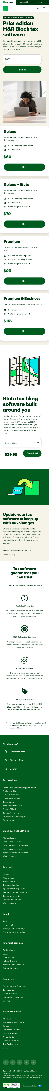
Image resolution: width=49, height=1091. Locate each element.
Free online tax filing (12, 798)
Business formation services (15, 852)
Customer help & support (14, 986)
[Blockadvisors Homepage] (24, 2)
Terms (5, 921)
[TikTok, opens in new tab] (6, 1062)
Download (32, 453)
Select (22, 69)
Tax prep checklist (11, 885)
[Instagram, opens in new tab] (19, 1062)
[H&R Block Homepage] (8, 2)
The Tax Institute (10, 1044)
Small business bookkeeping (16, 845)
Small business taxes (12, 842)
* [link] (23, 49)
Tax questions (9, 990)
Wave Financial (10, 856)
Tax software (8, 802)
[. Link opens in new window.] (11, 1086)
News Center (9, 1037)
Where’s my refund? (12, 899)
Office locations (10, 993)
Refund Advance (10, 968)
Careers (6, 1026)
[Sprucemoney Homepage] (41, 2)
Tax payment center (12, 896)
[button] (38, 8)
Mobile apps (8, 878)
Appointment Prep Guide (14, 889)
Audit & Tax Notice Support (15, 816)
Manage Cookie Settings (14, 928)
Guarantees (8, 1048)
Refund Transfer (10, 961)
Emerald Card (9, 957)
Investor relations (11, 1040)
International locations (13, 997)
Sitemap (6, 1001)
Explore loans (9, 950)
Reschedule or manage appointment (19, 787)
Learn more (8, 555)
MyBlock (6, 874)
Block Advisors (9, 838)
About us (7, 1019)
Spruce (6, 954)
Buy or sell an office (11, 1030)
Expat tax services (11, 820)
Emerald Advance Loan (13, 964)
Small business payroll (13, 849)
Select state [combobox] (11, 442)
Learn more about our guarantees (24, 585)
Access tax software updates (16, 550)
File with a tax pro (11, 795)
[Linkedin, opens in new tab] (33, 1062)
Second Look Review (12, 805)
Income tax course (11, 1033)
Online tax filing (10, 791)
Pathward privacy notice (14, 932)
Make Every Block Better (13, 1022)
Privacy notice (9, 925)
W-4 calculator (9, 903)
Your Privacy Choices (30, 1086)
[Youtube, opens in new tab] (26, 1062)
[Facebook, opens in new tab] (13, 1062)
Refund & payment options (15, 892)
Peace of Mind (9, 809)
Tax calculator (9, 881)
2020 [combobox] (7, 59)
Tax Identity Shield (11, 813)
